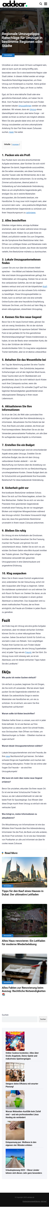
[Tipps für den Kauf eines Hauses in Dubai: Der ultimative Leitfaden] (24, 872)
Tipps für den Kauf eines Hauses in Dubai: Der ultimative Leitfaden (22, 892)
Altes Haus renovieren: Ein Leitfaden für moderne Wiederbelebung (23, 942)
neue (8, 756)
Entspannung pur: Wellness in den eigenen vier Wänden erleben (21, 1143)
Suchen (5, 1015)
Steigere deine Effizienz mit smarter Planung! (22, 1085)
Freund (28, 652)
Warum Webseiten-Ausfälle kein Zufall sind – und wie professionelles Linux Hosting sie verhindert (23, 1114)
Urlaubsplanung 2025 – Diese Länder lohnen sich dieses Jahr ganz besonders (24, 1171)
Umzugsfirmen (24, 106)
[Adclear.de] (15, 4)
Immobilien (8, 55)
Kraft (45, 286)
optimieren (31, 212)
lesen (11, 132)
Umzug (33, 109)
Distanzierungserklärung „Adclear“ (35, 1201)
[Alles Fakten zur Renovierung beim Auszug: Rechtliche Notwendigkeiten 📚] (24, 969)
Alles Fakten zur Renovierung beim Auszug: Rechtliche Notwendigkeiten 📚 (24, 991)
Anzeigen (15, 144)
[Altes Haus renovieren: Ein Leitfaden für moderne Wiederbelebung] (24, 920)
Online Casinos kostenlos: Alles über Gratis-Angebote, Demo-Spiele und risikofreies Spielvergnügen (22, 1056)
